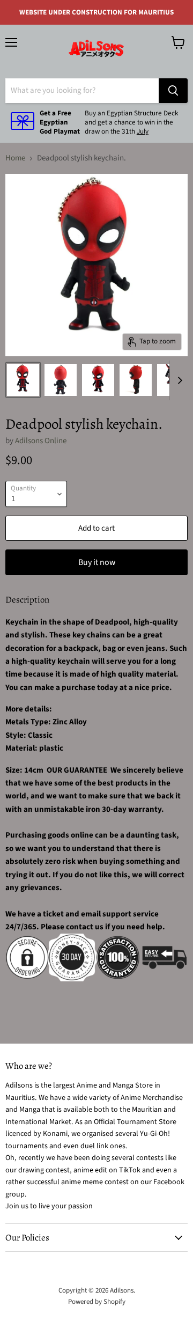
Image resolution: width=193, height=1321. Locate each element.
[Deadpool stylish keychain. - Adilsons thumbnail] (23, 380)
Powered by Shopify (96, 1302)
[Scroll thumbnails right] (178, 380)
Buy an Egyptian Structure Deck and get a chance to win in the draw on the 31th (131, 122)
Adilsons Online (40, 440)
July (143, 131)
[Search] (173, 90)
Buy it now (96, 562)
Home (15, 158)
